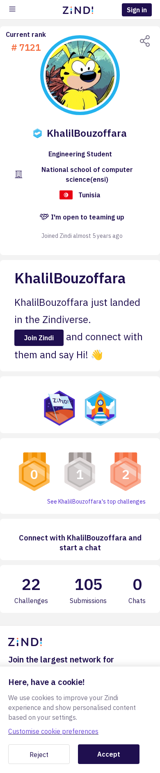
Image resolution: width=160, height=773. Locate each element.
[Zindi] (80, 10)
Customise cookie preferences (53, 731)
